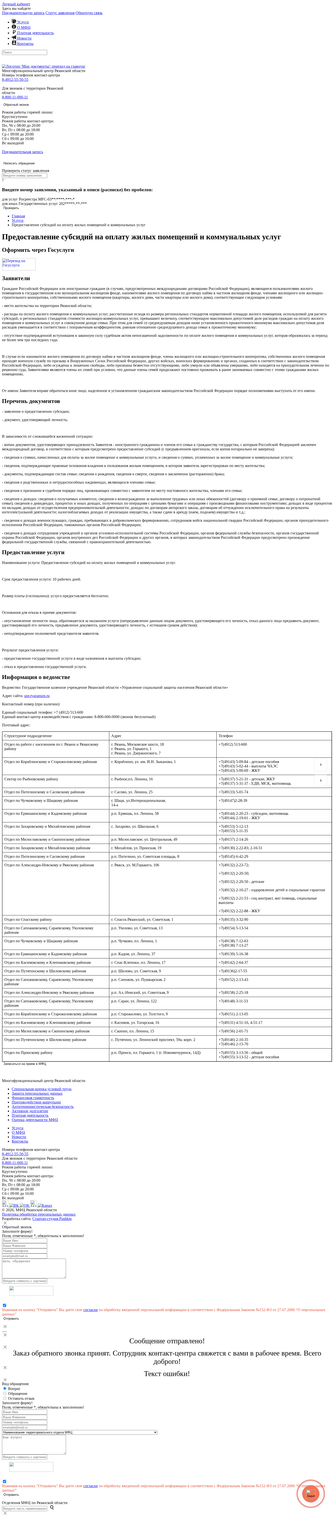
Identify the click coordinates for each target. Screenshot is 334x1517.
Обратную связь (89, 13)
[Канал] (45, 1205)
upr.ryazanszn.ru (37, 696)
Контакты (24, 44)
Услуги (22, 22)
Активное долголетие (30, 1111)
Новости (24, 38)
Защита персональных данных (37, 1093)
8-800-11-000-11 (15, 97)
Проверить (11, 208)
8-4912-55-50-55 (15, 79)
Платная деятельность (35, 33)
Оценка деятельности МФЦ (35, 1120)
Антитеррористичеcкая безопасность (43, 1106)
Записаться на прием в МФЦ (24, 1064)
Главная (18, 216)
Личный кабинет (16, 4)
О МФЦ (23, 27)
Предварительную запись (23, 13)
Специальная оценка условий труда (41, 1089)
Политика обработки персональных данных (39, 1214)
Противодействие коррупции (36, 1102)
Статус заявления (60, 13)
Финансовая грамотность (33, 1098)
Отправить (11, 1318)
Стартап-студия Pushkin (52, 1219)
